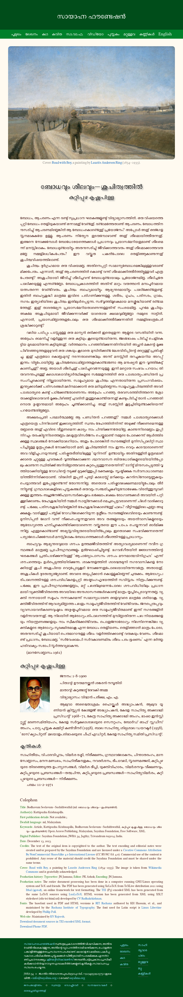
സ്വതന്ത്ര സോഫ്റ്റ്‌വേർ (64, 985)
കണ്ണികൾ (146, 34)
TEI (104, 890)
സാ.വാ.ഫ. (74, 34)
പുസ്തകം (113, 34)
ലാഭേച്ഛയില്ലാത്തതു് (35, 990)
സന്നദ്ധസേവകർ (97, 985)
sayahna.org (77, 978)
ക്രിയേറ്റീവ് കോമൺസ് (60, 959)
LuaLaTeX (75, 894)
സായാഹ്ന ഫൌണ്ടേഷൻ (39, 944)
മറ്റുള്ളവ (129, 34)
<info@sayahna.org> (44, 978)
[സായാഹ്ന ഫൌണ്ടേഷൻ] (91, 16)
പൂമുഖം (16, 34)
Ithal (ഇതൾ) (34, 890)
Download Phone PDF (33, 926)
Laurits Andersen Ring (106, 163)
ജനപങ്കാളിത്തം (33, 985)
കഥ (45, 34)
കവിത (57, 34)
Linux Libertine (152, 907)
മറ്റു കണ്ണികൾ (143, 970)
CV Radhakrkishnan (89, 898)
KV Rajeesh (57, 916)
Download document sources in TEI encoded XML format (55, 921)
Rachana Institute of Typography (72, 907)
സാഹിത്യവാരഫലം (142, 950)
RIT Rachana (104, 903)
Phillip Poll (49, 912)
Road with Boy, (62, 163)
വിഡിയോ (95, 34)
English (165, 34)
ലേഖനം (31, 34)
